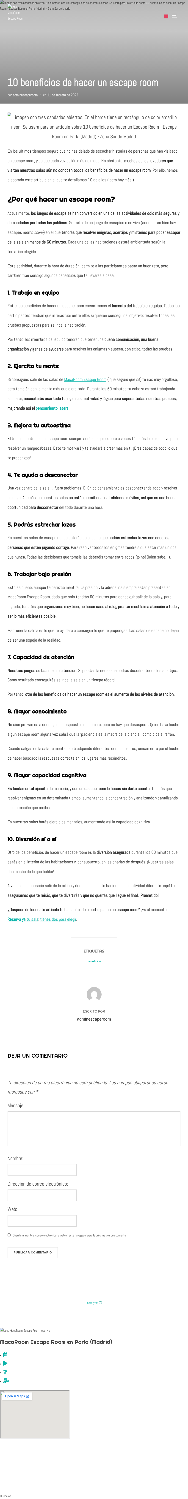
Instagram (107, 1293)
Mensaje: (16, 1105)
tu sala (23, 919)
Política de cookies (109, 1313)
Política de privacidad (79, 1313)
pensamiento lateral (52, 408)
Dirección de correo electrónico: (38, 1184)
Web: (12, 1209)
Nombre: (15, 1158)
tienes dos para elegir (58, 919)
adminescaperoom (25, 95)
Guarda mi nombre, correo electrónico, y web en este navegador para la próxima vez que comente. (70, 1235)
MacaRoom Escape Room (85, 379)
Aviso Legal (107, 1308)
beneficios (94, 961)
